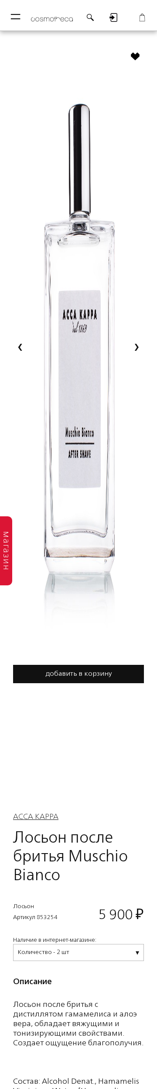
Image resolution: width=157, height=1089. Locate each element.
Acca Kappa (35, 817)
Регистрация (113, 17)
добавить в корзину (78, 674)
